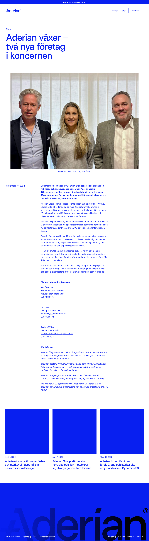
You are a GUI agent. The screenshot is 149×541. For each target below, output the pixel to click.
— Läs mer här (74, 2)
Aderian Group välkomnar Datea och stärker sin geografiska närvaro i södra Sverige (25, 464)
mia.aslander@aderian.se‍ (52, 294)
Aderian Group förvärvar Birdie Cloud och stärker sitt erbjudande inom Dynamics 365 (120, 464)
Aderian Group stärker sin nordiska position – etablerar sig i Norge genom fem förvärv (71, 464)
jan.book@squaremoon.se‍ (53, 313)
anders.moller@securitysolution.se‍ (57, 333)
